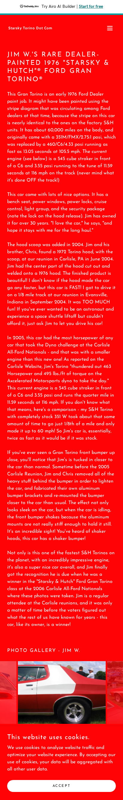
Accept (61, 785)
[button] (110, 28)
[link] (30, 28)
